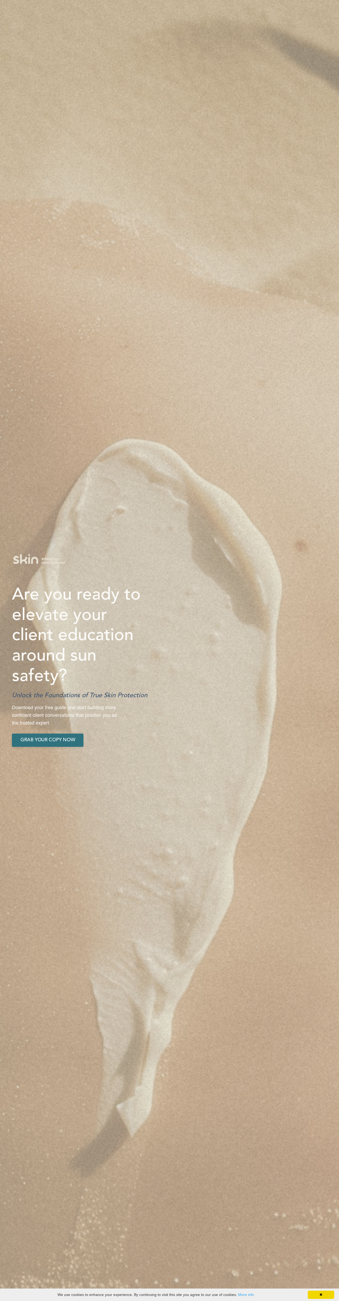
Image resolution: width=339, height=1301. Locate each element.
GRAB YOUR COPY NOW (47, 740)
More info (246, 1295)
